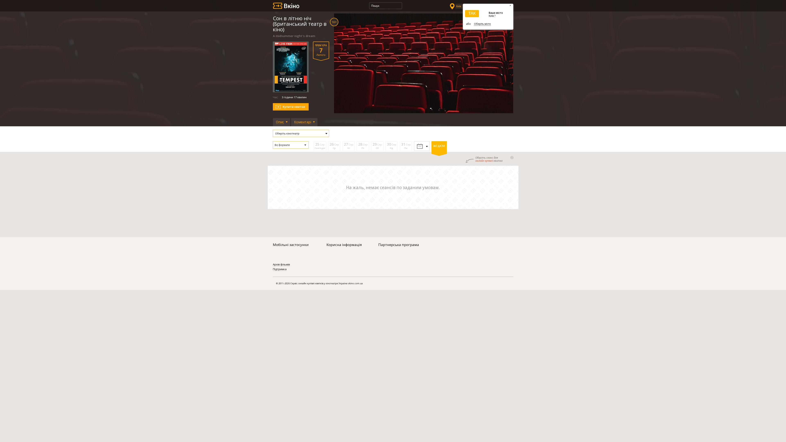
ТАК (472, 13)
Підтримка (280, 269)
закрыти (511, 157)
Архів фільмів (281, 264)
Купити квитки (294, 107)
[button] (291, 145)
